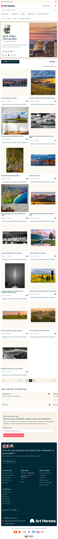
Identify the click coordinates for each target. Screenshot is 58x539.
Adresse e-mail (7, 427)
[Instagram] (10, 510)
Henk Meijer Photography (6, 55)
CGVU (12, 528)
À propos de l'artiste (8, 51)
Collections (14, 14)
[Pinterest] (13, 510)
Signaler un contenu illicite (27, 528)
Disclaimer (17, 528)
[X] (18, 510)
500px (12, 55)
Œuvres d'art (4, 14)
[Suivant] (54, 380)
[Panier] (55, 5)
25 (27, 380)
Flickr (9, 55)
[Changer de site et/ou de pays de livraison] (56, 1)
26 (30, 380)
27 (34, 380)
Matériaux (31, 14)
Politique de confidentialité (40, 528)
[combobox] (27, 10)
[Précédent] (3, 380)
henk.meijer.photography (3, 55)
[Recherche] (55, 10)
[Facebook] (15, 510)
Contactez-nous (10, 461)
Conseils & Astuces (42, 14)
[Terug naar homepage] (8, 6)
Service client (44, 470)
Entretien (14, 55)
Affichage (52, 61)
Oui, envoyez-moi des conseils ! (14, 435)
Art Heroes (6, 489)
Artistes (23, 14)
